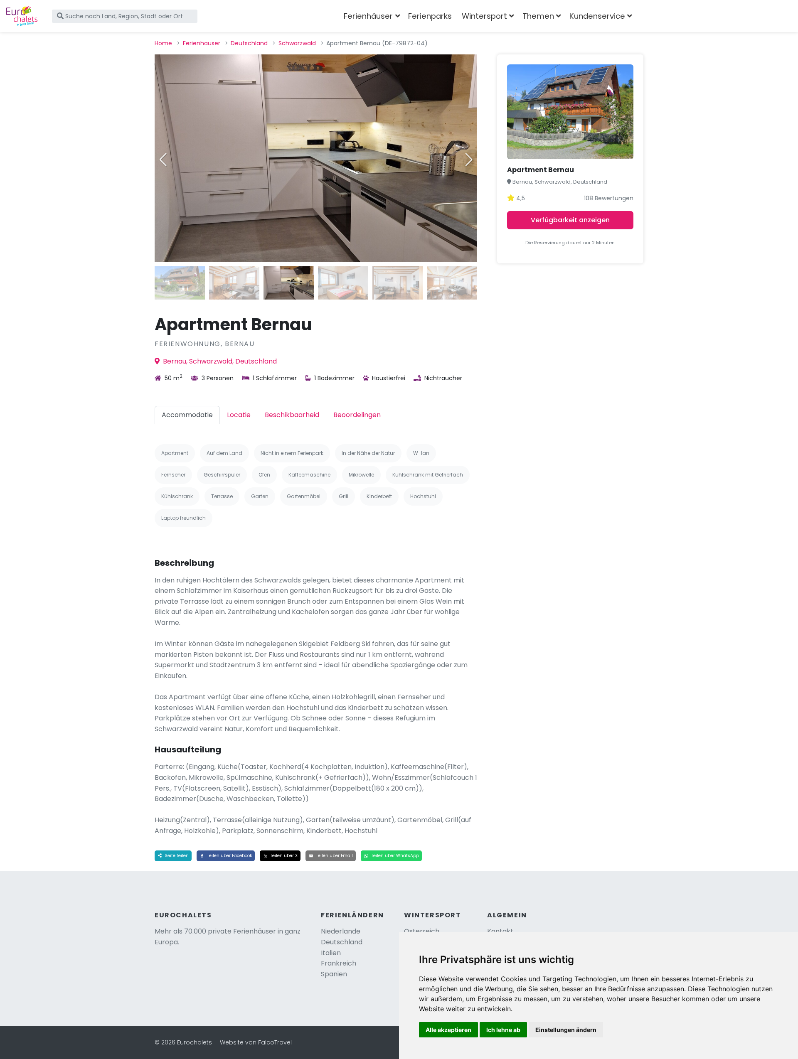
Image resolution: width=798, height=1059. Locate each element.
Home (163, 43)
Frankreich (338, 963)
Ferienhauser (201, 43)
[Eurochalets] (22, 16)
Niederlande (340, 931)
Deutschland (249, 43)
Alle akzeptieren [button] (448, 1029)
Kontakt (500, 931)
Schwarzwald (297, 43)
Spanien (334, 974)
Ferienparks (430, 16)
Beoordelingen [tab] (357, 415)
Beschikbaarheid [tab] (292, 415)
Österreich (421, 931)
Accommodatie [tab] (187, 415)
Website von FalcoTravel (256, 1042)
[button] (469, 159)
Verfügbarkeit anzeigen (570, 220)
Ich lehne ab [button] (503, 1029)
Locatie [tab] (239, 415)
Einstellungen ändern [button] (565, 1029)
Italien (331, 953)
